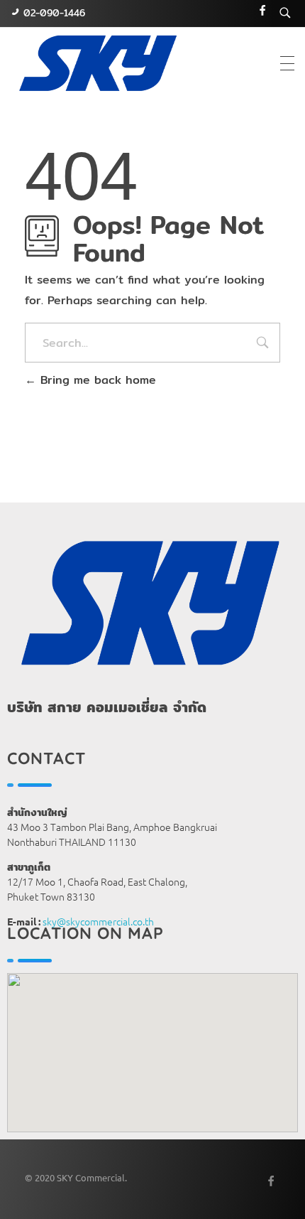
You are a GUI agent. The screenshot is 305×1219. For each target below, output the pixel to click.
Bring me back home (96, 380)
